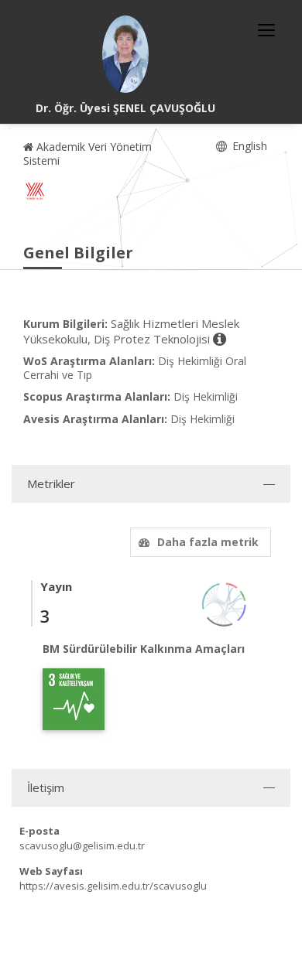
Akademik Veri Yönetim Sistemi (87, 153)
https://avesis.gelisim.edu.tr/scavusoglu (113, 886)
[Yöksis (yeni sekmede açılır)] (34, 191)
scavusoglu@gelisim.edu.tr (82, 845)
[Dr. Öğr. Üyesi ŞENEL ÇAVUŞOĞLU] (125, 54)
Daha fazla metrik (208, 542)
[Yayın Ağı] (224, 603)
